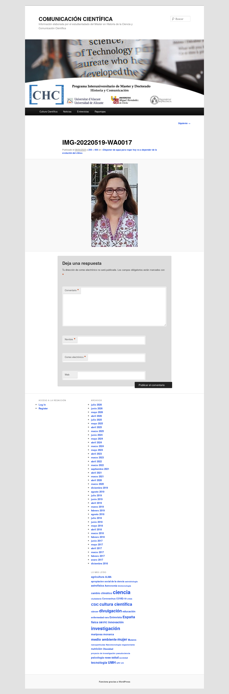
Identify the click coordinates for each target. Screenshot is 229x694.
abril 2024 (96, 442)
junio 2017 (97, 540)
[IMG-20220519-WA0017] (114, 205)
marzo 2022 (97, 465)
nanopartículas (98, 644)
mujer (122, 639)
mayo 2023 (97, 450)
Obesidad (108, 648)
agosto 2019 (97, 491)
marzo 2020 (97, 484)
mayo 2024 (97, 438)
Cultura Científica (48, 111)
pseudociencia (123, 653)
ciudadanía (96, 598)
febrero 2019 (98, 510)
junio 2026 (97, 408)
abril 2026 (96, 416)
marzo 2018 (97, 533)
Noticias (67, 111)
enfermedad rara (100, 617)
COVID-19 (121, 598)
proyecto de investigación (103, 653)
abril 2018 (96, 529)
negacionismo (128, 644)
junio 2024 (97, 435)
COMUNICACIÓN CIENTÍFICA (76, 19)
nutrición (96, 648)
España (129, 616)
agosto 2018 (97, 514)
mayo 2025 (97, 423)
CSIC (95, 604)
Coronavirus (109, 598)
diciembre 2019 (99, 487)
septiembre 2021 (100, 469)
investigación (105, 628)
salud (115, 657)
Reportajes (100, 111)
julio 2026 (96, 404)
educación (129, 611)
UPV (118, 663)
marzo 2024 (97, 446)
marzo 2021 (97, 476)
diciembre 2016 (99, 563)
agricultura (97, 577)
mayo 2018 (97, 525)
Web (67, 374)
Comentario (72, 290)
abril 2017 (96, 548)
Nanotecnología (113, 644)
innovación (116, 622)
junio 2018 (97, 522)
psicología (97, 657)
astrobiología (131, 581)
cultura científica (115, 604)
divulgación (110, 611)
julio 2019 (96, 495)
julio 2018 (96, 518)
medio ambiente (104, 639)
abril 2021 (96, 472)
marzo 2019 (97, 506)
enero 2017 (97, 559)
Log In (42, 404)
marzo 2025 (97, 431)
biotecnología (124, 585)
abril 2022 (96, 461)
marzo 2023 (97, 457)
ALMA (108, 577)
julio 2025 (96, 419)
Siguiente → (184, 123)
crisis (129, 598)
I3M (101, 622)
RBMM (108, 657)
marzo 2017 (97, 552)
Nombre (70, 339)
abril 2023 (96, 453)
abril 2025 (96, 427)
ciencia (121, 592)
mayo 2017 (97, 544)
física (94, 622)
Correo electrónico (75, 357)
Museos (132, 639)
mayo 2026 (97, 412)
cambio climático (101, 593)
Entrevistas (83, 111)
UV (122, 663)
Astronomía (111, 585)
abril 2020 (96, 480)
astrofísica (97, 585)
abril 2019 (96, 503)
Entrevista (115, 617)
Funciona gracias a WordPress (114, 681)
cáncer (94, 611)
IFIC (105, 622)
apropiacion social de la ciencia (107, 581)
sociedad (123, 657)
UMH (112, 662)
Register (43, 408)
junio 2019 (97, 499)
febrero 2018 (98, 537)
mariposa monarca (102, 634)
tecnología (99, 662)
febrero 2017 (98, 556)
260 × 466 (93, 149)
